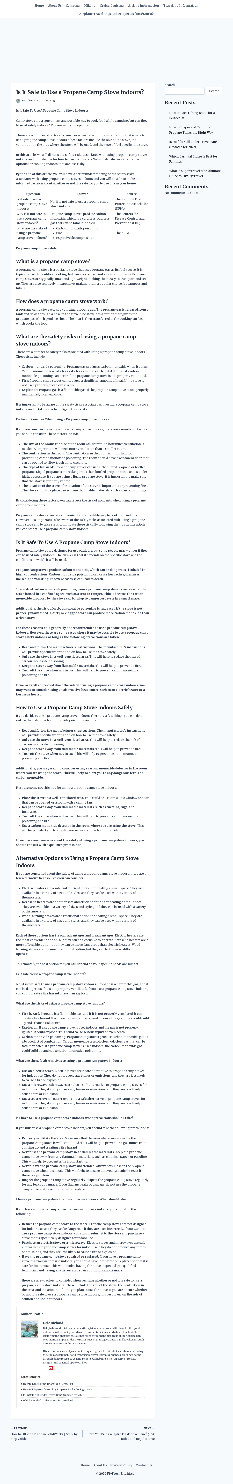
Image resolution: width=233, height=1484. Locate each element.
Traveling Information (180, 6)
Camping (73, 6)
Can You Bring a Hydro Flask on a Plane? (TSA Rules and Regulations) (122, 1434)
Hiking (90, 6)
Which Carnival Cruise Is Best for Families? (48, 1400)
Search (170, 85)
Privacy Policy (121, 1465)
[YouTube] (51, 1368)
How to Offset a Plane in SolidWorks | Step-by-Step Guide (45, 1434)
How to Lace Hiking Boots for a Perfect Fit (48, 1383)
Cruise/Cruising (112, 6)
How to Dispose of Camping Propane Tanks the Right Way (57, 1389)
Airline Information (143, 6)
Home (39, 6)
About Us (55, 6)
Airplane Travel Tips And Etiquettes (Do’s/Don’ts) (116, 14)
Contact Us (144, 1465)
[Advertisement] (116, 43)
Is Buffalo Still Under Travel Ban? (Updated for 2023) (53, 1395)
